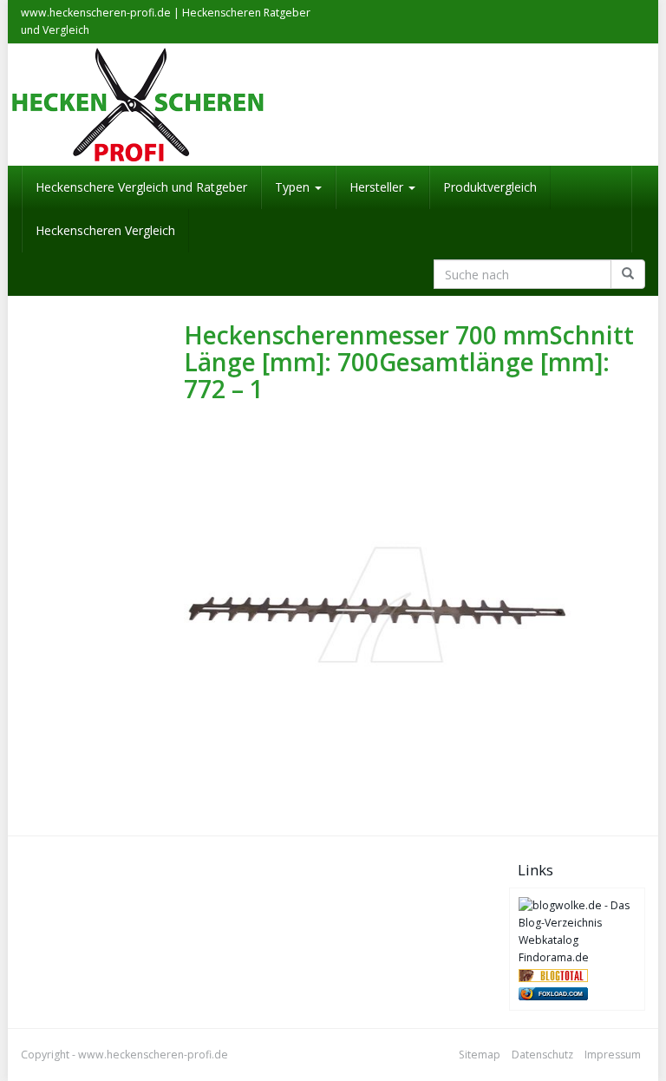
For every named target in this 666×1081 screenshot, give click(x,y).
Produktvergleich (490, 187)
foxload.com (561, 994)
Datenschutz (542, 1054)
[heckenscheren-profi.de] (333, 105)
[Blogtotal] (553, 974)
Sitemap (479, 1054)
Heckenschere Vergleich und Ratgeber (141, 187)
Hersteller (378, 187)
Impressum (612, 1054)
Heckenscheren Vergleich (105, 230)
